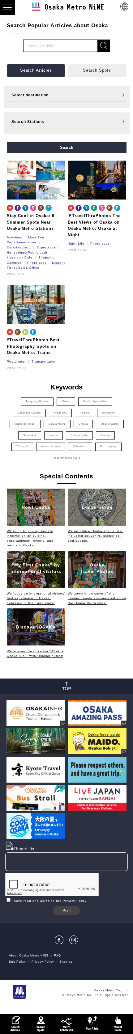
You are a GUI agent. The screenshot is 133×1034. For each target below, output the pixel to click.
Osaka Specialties (95, 401)
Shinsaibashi (79, 435)
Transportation (44, 361)
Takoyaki (22, 446)
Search (66, 147)
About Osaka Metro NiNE (29, 955)
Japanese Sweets (29, 412)
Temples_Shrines (37, 401)
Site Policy (17, 961)
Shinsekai (29, 435)
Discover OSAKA (36, 626)
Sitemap (66, 961)
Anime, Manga (50, 446)
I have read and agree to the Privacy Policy (49, 900)
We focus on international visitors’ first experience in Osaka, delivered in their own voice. (36, 598)
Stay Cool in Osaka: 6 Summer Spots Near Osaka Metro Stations (30, 222)
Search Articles (36, 70)
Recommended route (66, 457)
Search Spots (97, 70)
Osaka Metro (57, 423)
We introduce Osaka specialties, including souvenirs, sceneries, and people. (95, 535)
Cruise (105, 435)
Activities (14, 237)
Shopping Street (25, 423)
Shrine (66, 401)
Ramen (84, 412)
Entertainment (19, 247)
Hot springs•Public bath (27, 252)
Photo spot (36, 262)
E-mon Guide (97, 507)
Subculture (80, 446)
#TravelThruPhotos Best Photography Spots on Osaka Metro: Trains (33, 346)
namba (53, 435)
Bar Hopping (108, 446)
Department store (21, 242)
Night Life (76, 243)
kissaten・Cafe (19, 257)
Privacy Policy (43, 961)
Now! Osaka (36, 507)
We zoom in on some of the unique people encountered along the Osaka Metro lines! (97, 598)
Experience (46, 247)
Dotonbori (108, 412)
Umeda (83, 423)
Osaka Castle (110, 423)
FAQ (57, 955)
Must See (36, 237)
